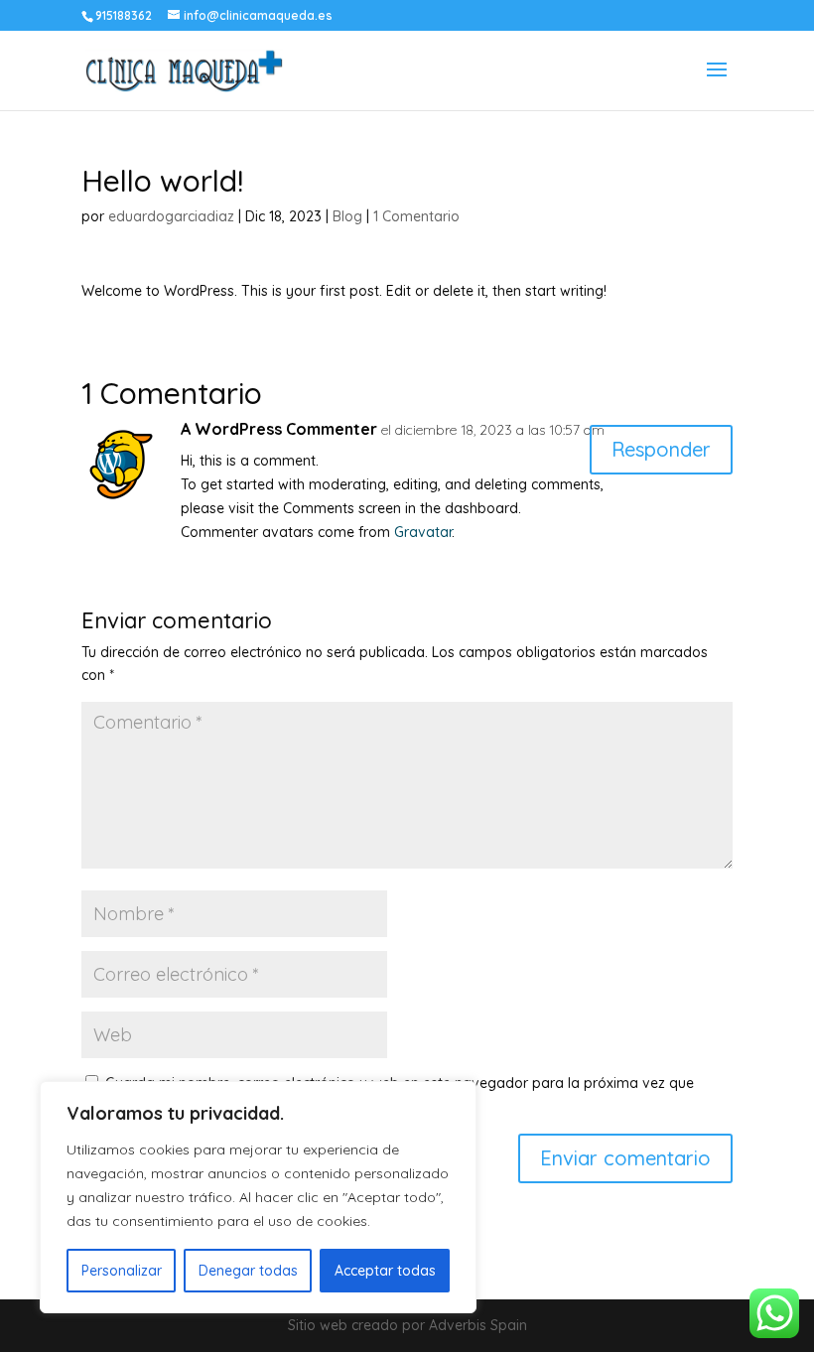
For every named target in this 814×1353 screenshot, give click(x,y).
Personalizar (121, 1271)
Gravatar (423, 532)
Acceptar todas (385, 1271)
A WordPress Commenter (279, 429)
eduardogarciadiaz (171, 216)
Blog (347, 216)
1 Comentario (416, 216)
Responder (661, 449)
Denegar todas (248, 1271)
